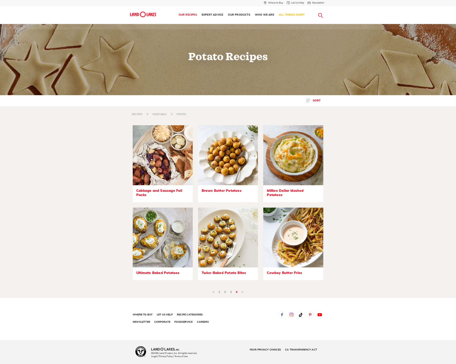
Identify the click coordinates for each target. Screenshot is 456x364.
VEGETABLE (159, 114)
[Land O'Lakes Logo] (143, 14)
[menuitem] (187, 15)
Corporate (162, 322)
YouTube (319, 314)
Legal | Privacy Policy (162, 356)
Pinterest (310, 314)
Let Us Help (165, 314)
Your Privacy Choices (265, 350)
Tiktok (300, 314)
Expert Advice (212, 15)
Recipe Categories (190, 314)
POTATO (181, 114)
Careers (203, 322)
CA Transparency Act (301, 350)
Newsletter (141, 322)
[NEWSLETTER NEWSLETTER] (327, 7)
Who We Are (264, 15)
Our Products (239, 15)
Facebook (281, 314)
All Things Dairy (292, 15)
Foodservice (183, 322)
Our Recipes (188, 15)
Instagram (291, 314)
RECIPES (137, 114)
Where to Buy (142, 314)
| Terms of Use (180, 356)
